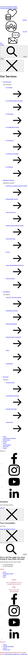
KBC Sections (6, 440)
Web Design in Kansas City (12, 654)
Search (25, 56)
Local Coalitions (7, 445)
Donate (5, 441)
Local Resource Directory (9, 438)
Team (4, 577)
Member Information (8, 646)
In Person (12, 529)
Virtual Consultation (5, 529)
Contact (5, 648)
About (4, 437)
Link (1, 508)
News (4, 443)
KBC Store (6, 446)
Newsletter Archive (8, 574)
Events (5, 448)
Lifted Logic (24, 654)
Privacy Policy (6, 650)
